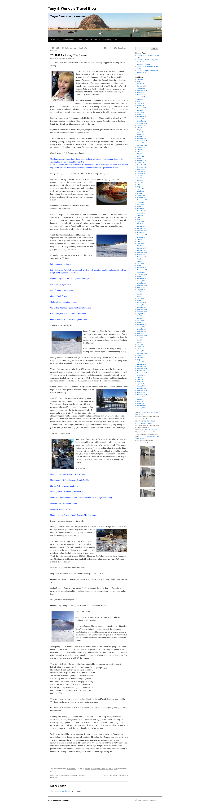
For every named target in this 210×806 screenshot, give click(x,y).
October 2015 (141, 272)
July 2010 (140, 357)
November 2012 (142, 331)
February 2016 (141, 268)
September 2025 (142, 95)
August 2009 (141, 375)
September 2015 (142, 274)
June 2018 (140, 217)
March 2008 (140, 403)
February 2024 (141, 117)
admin (73, 58)
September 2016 (142, 257)
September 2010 (142, 353)
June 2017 (140, 241)
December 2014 (141, 283)
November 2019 (142, 200)
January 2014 (141, 305)
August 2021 (141, 173)
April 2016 (140, 263)
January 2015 (141, 281)
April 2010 (140, 362)
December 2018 (141, 211)
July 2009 (140, 377)
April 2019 (140, 204)
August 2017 (141, 237)
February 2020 (141, 193)
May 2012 (140, 342)
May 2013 (140, 318)
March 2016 (140, 265)
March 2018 (140, 224)
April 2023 (140, 132)
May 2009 (140, 381)
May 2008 (140, 401)
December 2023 (141, 121)
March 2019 (140, 206)
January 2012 (141, 346)
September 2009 (142, 373)
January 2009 (141, 386)
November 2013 (142, 309)
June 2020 (140, 184)
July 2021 (140, 176)
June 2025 (140, 99)
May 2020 (140, 187)
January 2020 (141, 195)
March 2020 (140, 191)
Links (116, 39)
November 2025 (142, 90)
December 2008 (141, 388)
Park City (94, 769)
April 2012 (140, 344)
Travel (111, 769)
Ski (107, 769)
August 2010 (141, 355)
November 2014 (142, 285)
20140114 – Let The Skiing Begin (116, 48)
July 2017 (140, 239)
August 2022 (141, 147)
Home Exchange (68, 39)
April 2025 (140, 103)
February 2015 (141, 279)
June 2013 (140, 316)
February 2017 (141, 248)
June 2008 (140, 399)
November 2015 (142, 270)
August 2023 (141, 125)
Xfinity (116, 769)
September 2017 (142, 235)
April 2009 (140, 384)
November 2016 (142, 252)
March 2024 (140, 114)
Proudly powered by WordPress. (147, 800)
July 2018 (140, 215)
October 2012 (141, 333)
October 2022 (141, 143)
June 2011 (140, 349)
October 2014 (141, 287)
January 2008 (141, 408)
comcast (87, 769)
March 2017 (140, 246)
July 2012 (140, 338)
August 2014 (141, 289)
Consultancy (107, 39)
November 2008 (142, 390)
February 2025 (141, 108)
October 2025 (141, 92)
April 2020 (140, 189)
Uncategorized (71, 769)
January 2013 (141, 327)
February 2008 (141, 406)
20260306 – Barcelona (143, 64)
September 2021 (142, 171)
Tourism (79, 39)
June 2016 (140, 261)
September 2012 (142, 335)
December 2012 (141, 329)
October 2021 (141, 169)
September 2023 (142, 123)
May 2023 (140, 130)
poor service (101, 769)
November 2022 (142, 141)
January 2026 (141, 88)
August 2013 (141, 314)
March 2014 (140, 300)
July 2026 (140, 79)
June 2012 (140, 340)
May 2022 (140, 154)
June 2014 (140, 294)
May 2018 (140, 219)
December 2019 (141, 198)
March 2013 (140, 322)
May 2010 (140, 360)
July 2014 (140, 292)
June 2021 (140, 178)
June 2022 (140, 152)
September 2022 (142, 145)
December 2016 (141, 250)
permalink (53, 771)
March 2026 (140, 84)
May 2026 (140, 81)
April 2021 (140, 182)
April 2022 (140, 156)
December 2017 (141, 228)
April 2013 (140, 320)
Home (53, 39)
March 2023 (140, 134)
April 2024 (140, 112)
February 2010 (141, 364)
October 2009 (141, 370)
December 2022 (141, 138)
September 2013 (142, 311)
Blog (58, 39)
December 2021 (141, 165)
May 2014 (140, 296)
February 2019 (141, 208)
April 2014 (140, 298)
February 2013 (141, 325)
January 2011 (141, 351)
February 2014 (141, 303)
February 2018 (141, 226)
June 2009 (140, 379)
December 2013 (141, 307)
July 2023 (140, 127)
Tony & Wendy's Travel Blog (72, 8)
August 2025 (141, 97)
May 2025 (140, 101)
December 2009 (141, 366)
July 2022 (140, 149)
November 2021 (142, 167)
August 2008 (141, 397)
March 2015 (140, 276)
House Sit (88, 39)
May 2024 (140, 110)
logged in (64, 791)
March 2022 (140, 158)
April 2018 (140, 222)
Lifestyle (97, 39)
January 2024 (141, 119)
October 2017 (141, 233)
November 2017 (142, 230)
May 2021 (140, 180)
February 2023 (141, 136)
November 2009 (142, 368)
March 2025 (140, 106)
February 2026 (141, 86)
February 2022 (141, 160)
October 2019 (141, 202)
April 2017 (140, 244)
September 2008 (142, 395)
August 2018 (141, 213)
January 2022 (141, 162)
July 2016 (140, 259)
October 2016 (141, 254)
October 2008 (141, 392)
